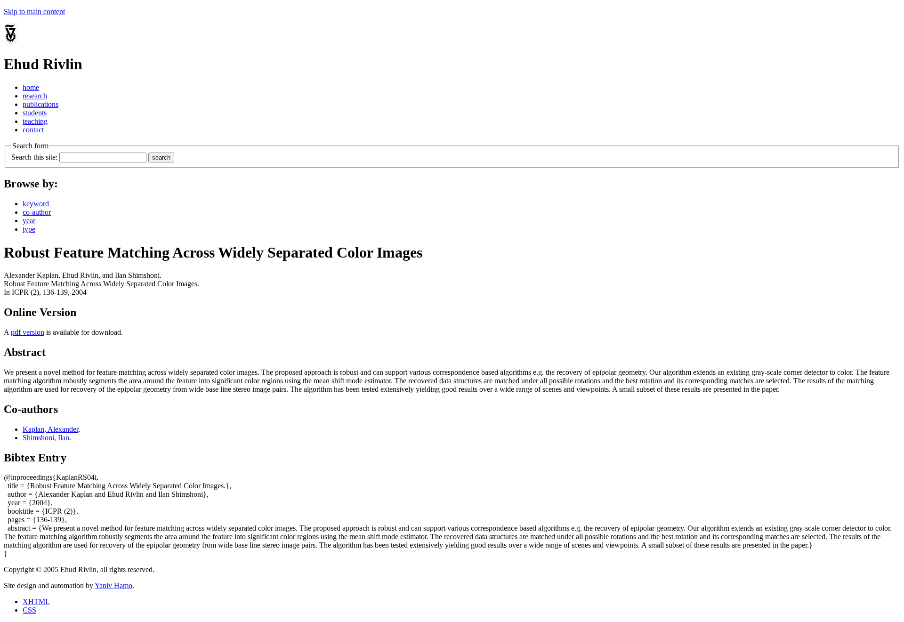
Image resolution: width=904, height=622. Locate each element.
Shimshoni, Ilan (46, 438)
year (29, 221)
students (35, 113)
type (29, 229)
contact (33, 130)
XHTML (36, 602)
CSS (29, 610)
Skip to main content (34, 12)
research (35, 96)
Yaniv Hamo (113, 586)
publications (40, 104)
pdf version (27, 332)
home (31, 87)
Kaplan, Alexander (50, 429)
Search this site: (34, 157)
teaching (35, 121)
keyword (36, 204)
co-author (37, 212)
